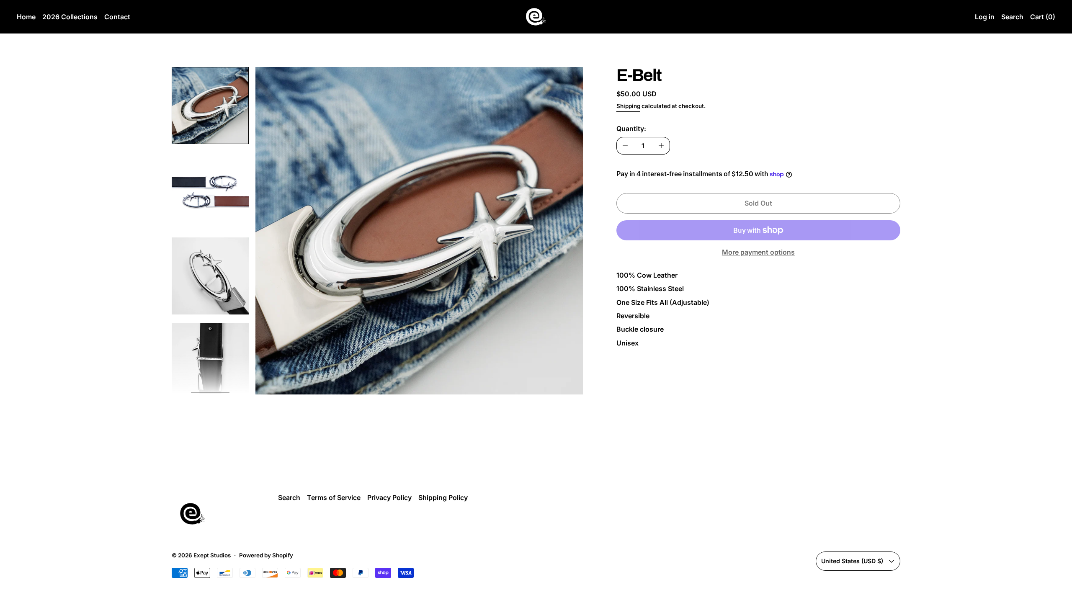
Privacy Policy (389, 497)
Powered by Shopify (266, 555)
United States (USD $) (852, 560)
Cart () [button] (1042, 17)
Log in (985, 17)
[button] (210, 105)
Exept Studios (212, 555)
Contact (117, 17)
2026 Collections (70, 17)
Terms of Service (334, 497)
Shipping (628, 106)
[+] (661, 146)
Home (26, 17)
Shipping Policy (443, 497)
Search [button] (1012, 17)
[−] (625, 146)
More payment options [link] (758, 252)
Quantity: (631, 128)
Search (289, 497)
